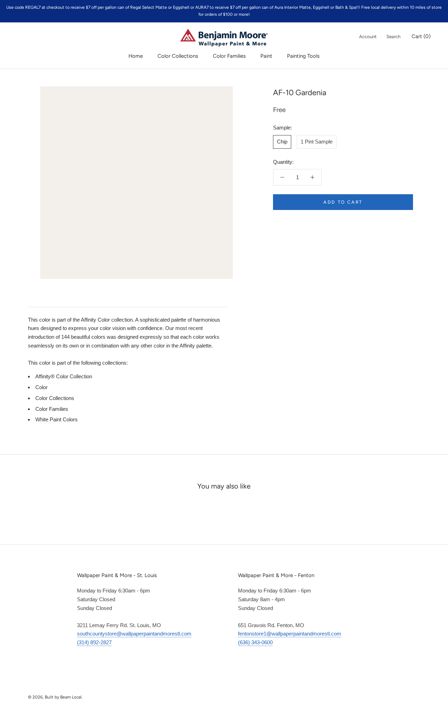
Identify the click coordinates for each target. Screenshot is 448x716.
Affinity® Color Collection (63, 376)
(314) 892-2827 (94, 642)
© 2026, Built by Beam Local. (55, 697)
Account (368, 36)
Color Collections (178, 56)
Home (135, 56)
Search (393, 36)
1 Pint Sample (316, 142)
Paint (266, 56)
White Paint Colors (56, 419)
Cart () (421, 36)
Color (41, 387)
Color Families (229, 56)
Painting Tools (303, 56)
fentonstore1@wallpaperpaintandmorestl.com (289, 634)
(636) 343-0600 (255, 642)
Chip (282, 142)
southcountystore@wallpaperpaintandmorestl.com (134, 634)
